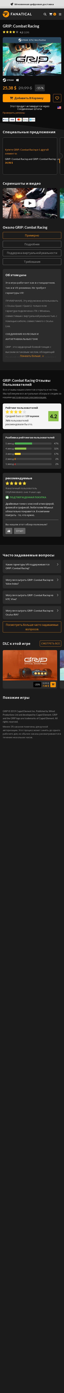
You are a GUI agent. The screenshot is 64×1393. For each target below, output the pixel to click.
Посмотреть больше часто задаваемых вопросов (32, 627)
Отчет (19, 530)
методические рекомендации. (29, 397)
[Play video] (30, 203)
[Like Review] (8, 531)
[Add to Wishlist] (57, 98)
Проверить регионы (14, 112)
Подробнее (32, 244)
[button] (23, 492)
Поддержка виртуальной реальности (32, 252)
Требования (32, 261)
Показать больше (30, 355)
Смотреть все (50, 643)
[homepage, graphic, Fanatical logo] (17, 14)
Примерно (32, 235)
